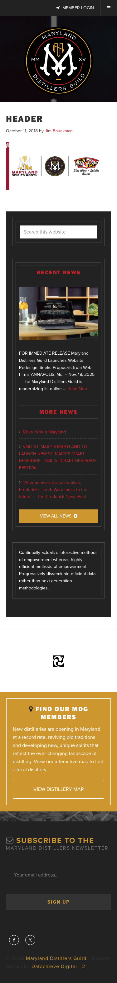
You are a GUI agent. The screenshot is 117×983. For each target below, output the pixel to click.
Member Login (78, 8)
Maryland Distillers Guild (58, 61)
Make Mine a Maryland (44, 432)
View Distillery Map (58, 789)
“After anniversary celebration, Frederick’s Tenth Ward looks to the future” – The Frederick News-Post (53, 489)
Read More (78, 388)
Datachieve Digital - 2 (58, 966)
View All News (55, 516)
